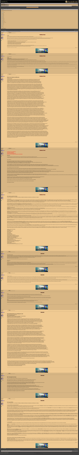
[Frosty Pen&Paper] (1, 40)
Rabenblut (9, 251)
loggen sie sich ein (3, 4)
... (2, 448)
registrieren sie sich (6, 4)
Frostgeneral (2, 32)
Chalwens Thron (9, 32)
